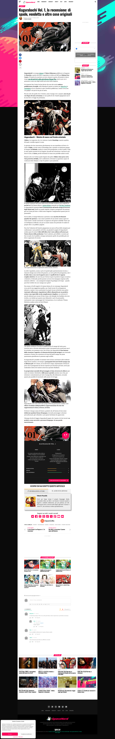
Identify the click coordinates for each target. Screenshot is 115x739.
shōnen (41, 73)
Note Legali (21, 736)
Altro (65, 1)
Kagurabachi (41, 524)
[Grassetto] (30, 604)
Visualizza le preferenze (26, 734)
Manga (47, 524)
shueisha (52, 524)
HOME (38, 1)
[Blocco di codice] (43, 604)
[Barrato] (36, 604)
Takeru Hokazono (66, 524)
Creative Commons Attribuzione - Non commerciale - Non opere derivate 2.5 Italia (65, 731)
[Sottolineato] (34, 604)
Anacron (41, 623)
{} (46, 604)
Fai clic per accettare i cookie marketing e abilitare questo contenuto (85, 55)
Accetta (10, 734)
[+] (49, 604)
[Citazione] (41, 604)
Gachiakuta (27, 88)
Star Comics (58, 524)
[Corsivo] (32, 604)
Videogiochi (43, 1)
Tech (61, 1)
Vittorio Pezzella (27, 19)
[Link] (45, 604)
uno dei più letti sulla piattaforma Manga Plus (42, 79)
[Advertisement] (47, 62)
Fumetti (56, 1)
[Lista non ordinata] (40, 604)
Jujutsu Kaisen (47, 205)
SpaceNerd (71, 1)
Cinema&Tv (50, 1)
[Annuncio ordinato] (38, 604)
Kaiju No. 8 (64, 86)
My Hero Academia (64, 205)
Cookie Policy (15, 736)
